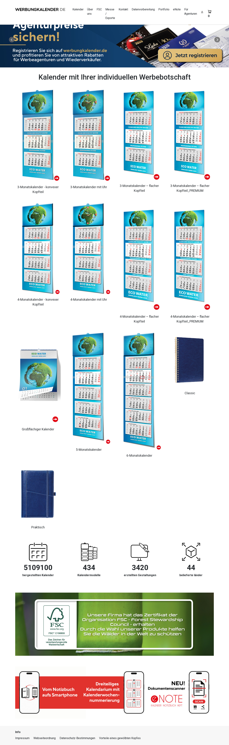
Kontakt (123, 9)
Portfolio (163, 9)
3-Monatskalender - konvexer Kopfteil (38, 189)
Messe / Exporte (110, 14)
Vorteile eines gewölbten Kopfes (120, 738)
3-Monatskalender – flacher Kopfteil (139, 188)
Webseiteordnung (44, 738)
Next (217, 40)
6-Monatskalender (139, 455)
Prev (12, 40)
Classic (190, 393)
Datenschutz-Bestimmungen (77, 738)
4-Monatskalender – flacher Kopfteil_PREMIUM (189, 319)
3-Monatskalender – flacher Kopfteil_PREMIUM (189, 188)
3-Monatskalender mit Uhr (88, 187)
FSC (99, 9)
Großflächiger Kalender (38, 429)
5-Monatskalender (89, 449)
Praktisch (38, 527)
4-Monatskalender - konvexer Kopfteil (38, 302)
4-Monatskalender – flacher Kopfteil (139, 319)
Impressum (22, 738)
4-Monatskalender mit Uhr (88, 299)
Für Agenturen (190, 11)
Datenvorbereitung (143, 9)
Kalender (78, 9)
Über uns (90, 11)
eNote (177, 9)
